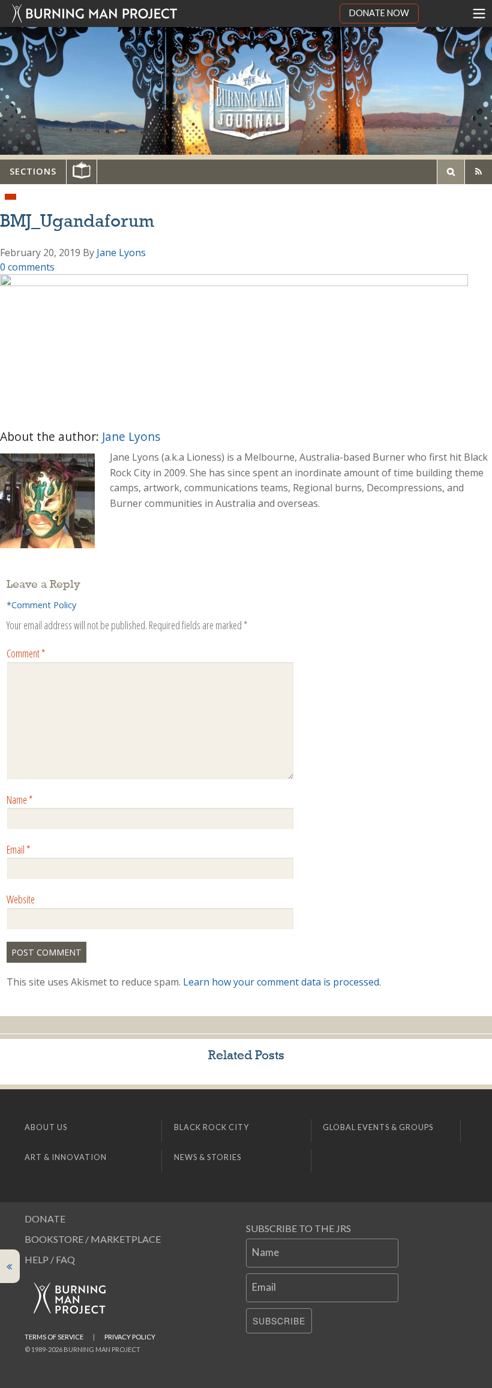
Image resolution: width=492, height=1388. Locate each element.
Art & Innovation (66, 1157)
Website (21, 899)
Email (18, 849)
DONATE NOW (379, 13)
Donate (45, 1218)
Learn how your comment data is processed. (282, 982)
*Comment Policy (41, 605)
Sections (33, 171)
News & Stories (207, 1157)
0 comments (27, 267)
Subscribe (279, 1321)
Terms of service (54, 1337)
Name (19, 799)
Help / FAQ (50, 1259)
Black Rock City (211, 1127)
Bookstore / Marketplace (93, 1239)
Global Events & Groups (378, 1127)
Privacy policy (129, 1337)
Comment (26, 653)
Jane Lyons (121, 252)
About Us (46, 1127)
